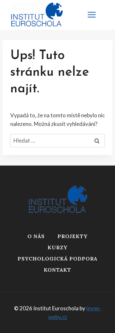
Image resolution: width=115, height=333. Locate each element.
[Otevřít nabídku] (94, 14)
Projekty (72, 236)
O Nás (36, 236)
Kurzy (57, 247)
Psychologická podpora (57, 258)
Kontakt (57, 270)
